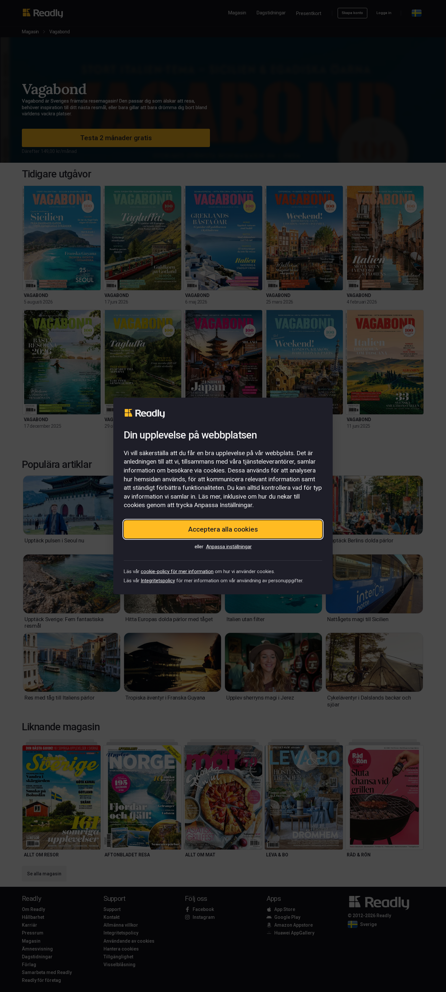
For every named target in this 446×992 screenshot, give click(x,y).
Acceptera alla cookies (223, 529)
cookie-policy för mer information (177, 571)
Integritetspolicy (158, 581)
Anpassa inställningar (229, 547)
